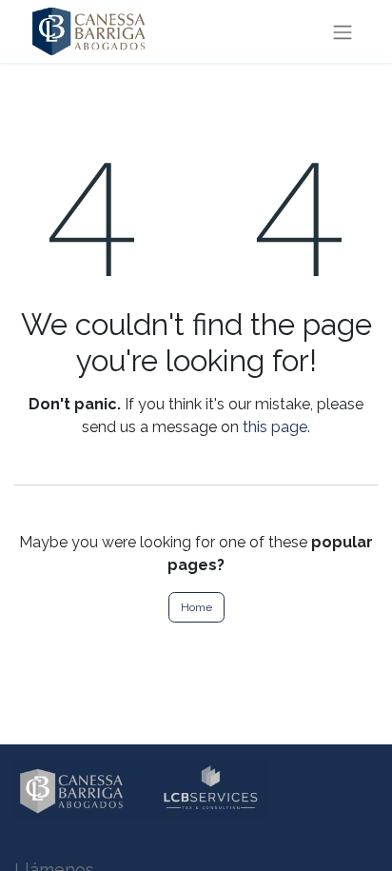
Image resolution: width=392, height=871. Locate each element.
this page (275, 427)
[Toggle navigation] (343, 31)
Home (196, 607)
